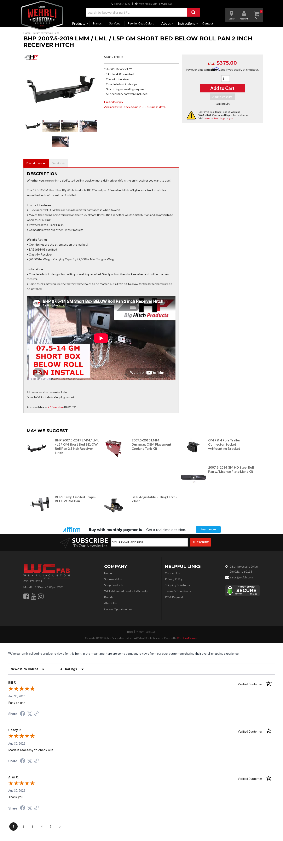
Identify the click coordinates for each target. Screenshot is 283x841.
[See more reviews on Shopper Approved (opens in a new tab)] (36, 714)
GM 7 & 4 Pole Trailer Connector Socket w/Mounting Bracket (224, 444)
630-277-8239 (32, 581)
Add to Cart (222, 88)
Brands (97, 23)
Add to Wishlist (222, 96)
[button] (143, 12)
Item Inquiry (222, 103)
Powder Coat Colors (141, 23)
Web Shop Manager (187, 638)
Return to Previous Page (46, 32)
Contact (207, 23)
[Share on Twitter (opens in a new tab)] (29, 713)
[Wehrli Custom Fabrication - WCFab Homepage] (42, 15)
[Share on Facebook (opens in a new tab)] (22, 714)
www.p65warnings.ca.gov (218, 118)
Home (26, 32)
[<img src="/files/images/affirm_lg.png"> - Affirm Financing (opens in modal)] (141, 529)
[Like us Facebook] (26, 596)
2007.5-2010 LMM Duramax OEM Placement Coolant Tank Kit (151, 444)
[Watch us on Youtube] (33, 596)
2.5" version (55, 407)
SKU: (107, 57)
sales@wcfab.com (241, 577)
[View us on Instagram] (41, 596)
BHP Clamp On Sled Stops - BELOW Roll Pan (76, 499)
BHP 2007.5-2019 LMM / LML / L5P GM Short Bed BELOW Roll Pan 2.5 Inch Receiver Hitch (77, 446)
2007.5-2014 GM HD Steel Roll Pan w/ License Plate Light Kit (231, 469)
